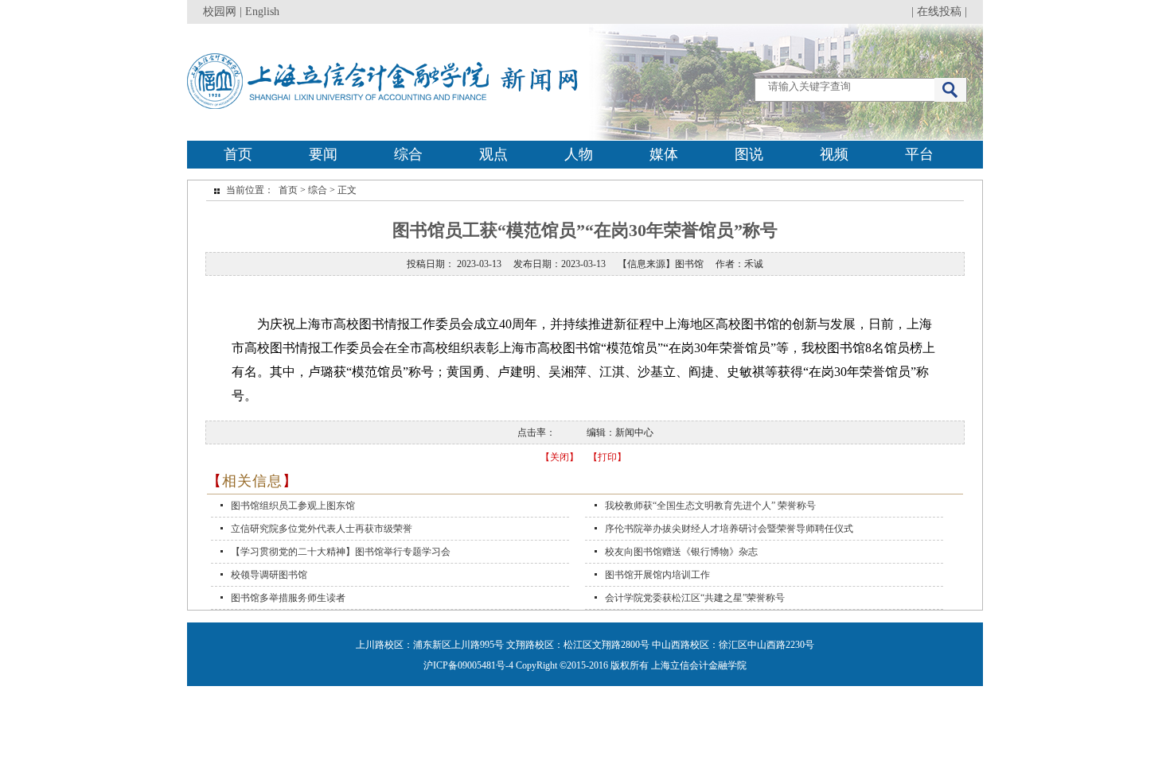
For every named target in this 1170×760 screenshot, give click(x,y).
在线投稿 (939, 11)
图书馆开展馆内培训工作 (657, 574)
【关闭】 (559, 457)
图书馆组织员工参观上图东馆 (293, 505)
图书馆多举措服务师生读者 (288, 597)
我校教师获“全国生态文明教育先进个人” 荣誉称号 (710, 505)
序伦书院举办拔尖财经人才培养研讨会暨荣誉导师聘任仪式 (729, 528)
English (262, 11)
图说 (749, 154)
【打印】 (607, 457)
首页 (238, 154)
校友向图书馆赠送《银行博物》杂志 (681, 551)
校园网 (219, 11)
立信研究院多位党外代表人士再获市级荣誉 (321, 528)
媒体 (663, 154)
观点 (493, 154)
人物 (578, 154)
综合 (408, 154)
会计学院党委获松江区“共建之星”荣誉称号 (695, 597)
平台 (919, 154)
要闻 (323, 154)
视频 (834, 154)
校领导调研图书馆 (269, 574)
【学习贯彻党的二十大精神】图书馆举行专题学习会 (340, 551)
